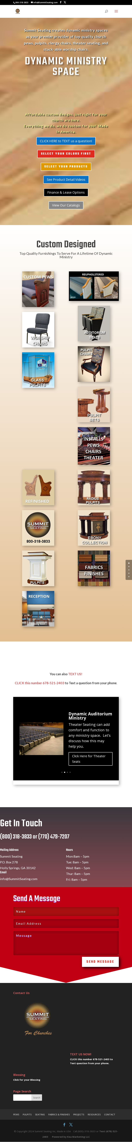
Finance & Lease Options (66, 192)
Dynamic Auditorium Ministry (90, 716)
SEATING (40, 1114)
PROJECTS (78, 1114)
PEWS (16, 1114)
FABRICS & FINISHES (59, 1114)
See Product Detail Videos (66, 179)
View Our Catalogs (66, 205)
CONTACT (109, 1114)
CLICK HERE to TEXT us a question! (66, 141)
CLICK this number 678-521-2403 (39, 683)
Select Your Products (66, 166)
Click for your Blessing (26, 1079)
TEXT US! (75, 674)
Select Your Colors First (66, 154)
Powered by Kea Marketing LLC (71, 1136)
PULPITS (27, 1114)
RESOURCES (94, 1114)
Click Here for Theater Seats (89, 759)
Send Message (100, 961)
